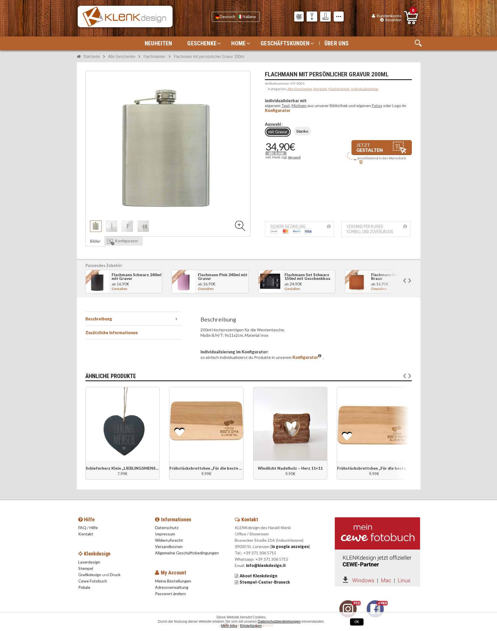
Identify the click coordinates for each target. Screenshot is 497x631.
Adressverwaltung (171, 587)
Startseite (91, 56)
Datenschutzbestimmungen (279, 622)
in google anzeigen (290, 546)
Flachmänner (155, 56)
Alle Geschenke (121, 56)
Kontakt (86, 533)
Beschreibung (98, 318)
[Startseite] (125, 16)
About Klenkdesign (258, 575)
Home (238, 43)
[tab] (133, 319)
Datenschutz (166, 527)
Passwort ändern (170, 593)
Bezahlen (393, 20)
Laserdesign (89, 562)
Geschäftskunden (285, 43)
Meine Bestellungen (173, 580)
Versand (294, 157)
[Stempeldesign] (325, 16)
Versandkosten (169, 546)
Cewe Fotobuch (92, 580)
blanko (302, 131)
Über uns (336, 43)
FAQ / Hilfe (88, 527)
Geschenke (202, 43)
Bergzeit (320, 89)
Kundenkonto (389, 16)
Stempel (85, 568)
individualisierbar (365, 89)
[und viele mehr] (339, 16)
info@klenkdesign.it (266, 565)
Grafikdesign (89, 574)
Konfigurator (277, 110)
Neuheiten (158, 43)
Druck (115, 574)
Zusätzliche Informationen (111, 332)
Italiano (249, 16)
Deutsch (227, 16)
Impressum (165, 533)
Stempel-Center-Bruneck (265, 582)
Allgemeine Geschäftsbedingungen (187, 552)
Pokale (84, 587)
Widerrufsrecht (169, 540)
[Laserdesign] (312, 16)
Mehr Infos (229, 626)
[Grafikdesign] (299, 16)
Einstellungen (251, 626)
